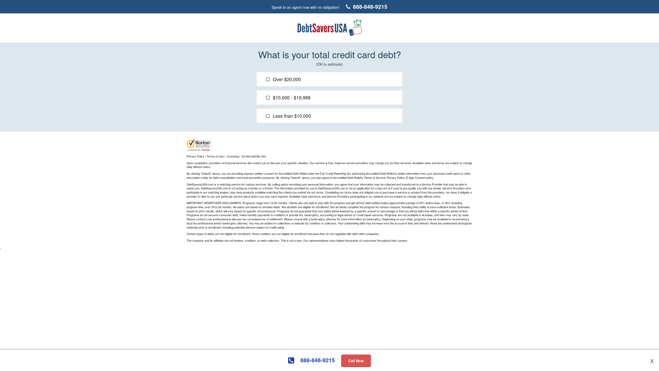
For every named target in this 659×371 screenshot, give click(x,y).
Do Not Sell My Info (254, 156)
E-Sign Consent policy (419, 177)
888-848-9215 (317, 360)
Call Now (356, 360)
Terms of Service (374, 177)
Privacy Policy (395, 177)
